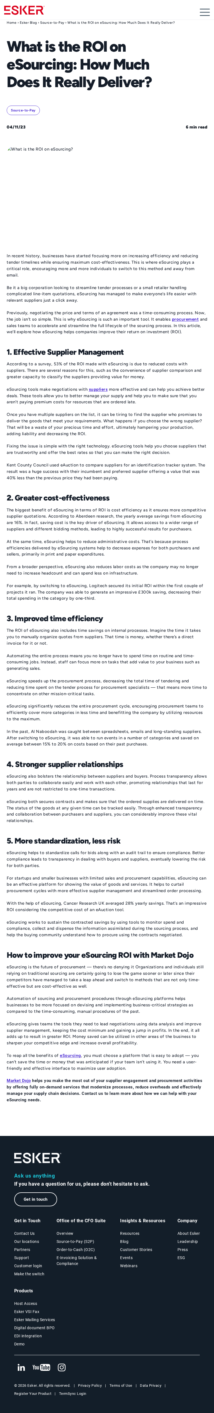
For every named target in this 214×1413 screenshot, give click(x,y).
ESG (181, 1257)
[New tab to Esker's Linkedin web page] (21, 1368)
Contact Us (24, 1233)
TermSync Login (72, 1393)
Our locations (26, 1241)
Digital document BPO (34, 1328)
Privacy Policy (90, 1385)
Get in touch (36, 1199)
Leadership (187, 1241)
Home (11, 23)
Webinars (128, 1266)
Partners (22, 1249)
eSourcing (70, 1055)
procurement (185, 319)
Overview (65, 1233)
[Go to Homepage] (38, 1158)
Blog (124, 1241)
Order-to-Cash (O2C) (76, 1249)
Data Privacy (150, 1385)
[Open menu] (205, 12)
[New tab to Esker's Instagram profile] (62, 1368)
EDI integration (28, 1336)
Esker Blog (28, 23)
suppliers (98, 389)
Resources (130, 1233)
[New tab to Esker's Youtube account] (41, 1368)
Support (21, 1257)
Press (182, 1249)
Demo (19, 1344)
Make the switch (29, 1274)
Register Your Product (33, 1393)
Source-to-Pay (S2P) (75, 1241)
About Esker (188, 1233)
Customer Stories (136, 1249)
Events (126, 1257)
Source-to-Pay (52, 23)
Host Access (25, 1303)
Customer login (28, 1266)
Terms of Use (121, 1385)
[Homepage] (24, 13)
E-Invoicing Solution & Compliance (77, 1260)
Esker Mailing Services (34, 1319)
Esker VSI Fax (27, 1311)
